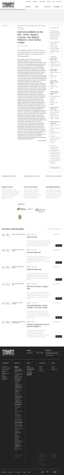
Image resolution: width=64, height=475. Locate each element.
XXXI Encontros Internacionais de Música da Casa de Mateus (32, 26)
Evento (28, 234)
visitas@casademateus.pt (51, 353)
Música (33, 321)
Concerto (34, 234)
